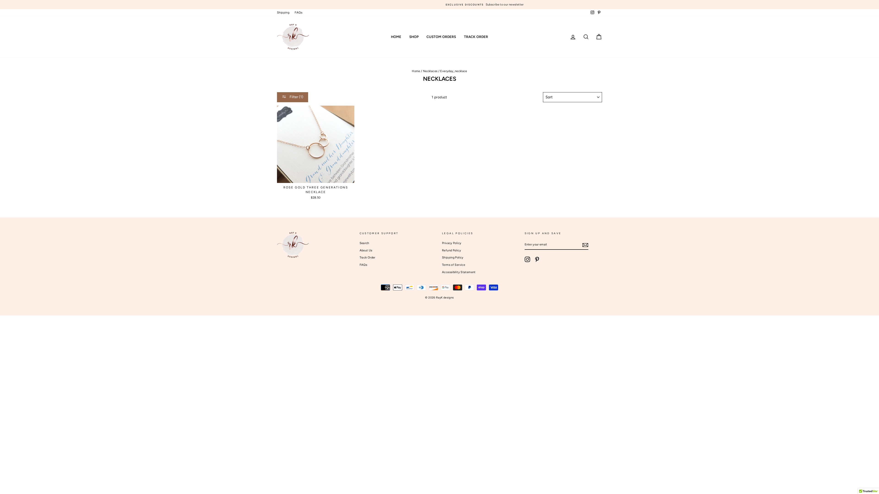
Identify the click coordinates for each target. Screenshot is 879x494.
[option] (439, 4)
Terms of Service (453, 264)
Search (364, 243)
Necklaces (430, 71)
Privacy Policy (451, 243)
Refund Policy (451, 250)
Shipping (283, 12)
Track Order (476, 37)
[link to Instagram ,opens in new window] (527, 259)
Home (396, 37)
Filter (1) (296, 97)
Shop (414, 37)
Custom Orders (441, 37)
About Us (366, 250)
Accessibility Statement (459, 272)
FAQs (298, 12)
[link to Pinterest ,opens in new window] (537, 259)
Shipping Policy (453, 257)
